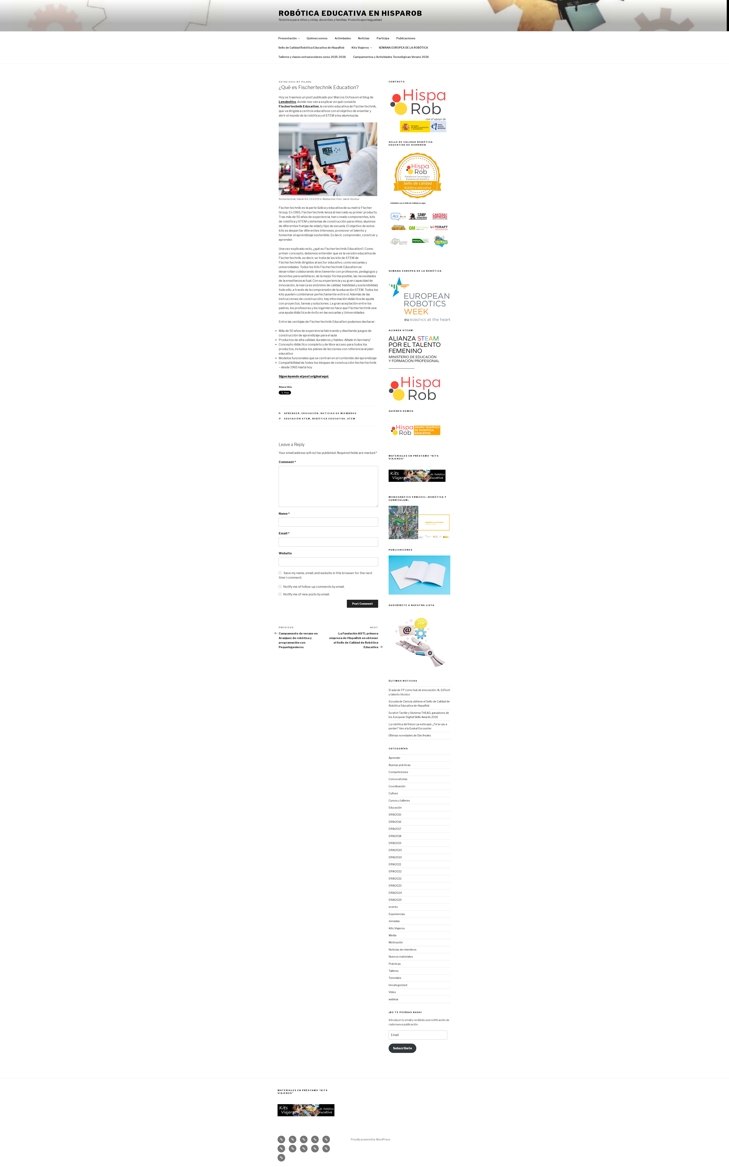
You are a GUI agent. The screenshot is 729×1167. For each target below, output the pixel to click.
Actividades (343, 38)
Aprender (292, 413)
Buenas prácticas (400, 765)
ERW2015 (395, 814)
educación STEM (297, 418)
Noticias (363, 38)
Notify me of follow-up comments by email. (313, 587)
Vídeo (392, 992)
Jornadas (394, 921)
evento (393, 906)
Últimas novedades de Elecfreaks (410, 735)
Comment (287, 462)
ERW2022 (395, 871)
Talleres (394, 970)
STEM (351, 418)
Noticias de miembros (338, 413)
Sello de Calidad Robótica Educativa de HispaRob (311, 47)
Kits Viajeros (360, 47)
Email (284, 533)
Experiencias (397, 914)
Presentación (287, 38)
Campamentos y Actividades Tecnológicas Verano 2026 (391, 56)
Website (285, 553)
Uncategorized (398, 985)
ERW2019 (395, 843)
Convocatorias (398, 779)
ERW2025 (395, 899)
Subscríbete (402, 1048)
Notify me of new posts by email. (306, 594)
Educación (310, 413)
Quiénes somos (317, 38)
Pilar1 (306, 81)
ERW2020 (395, 850)
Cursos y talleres (399, 800)
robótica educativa (329, 418)
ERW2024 (395, 892)
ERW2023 (395, 885)
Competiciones (398, 772)
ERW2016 (395, 821)
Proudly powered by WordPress (370, 1139)
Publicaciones (405, 38)
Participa (383, 38)
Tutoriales (395, 977)
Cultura (393, 793)
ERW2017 (395, 828)
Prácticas (395, 963)
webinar (393, 999)
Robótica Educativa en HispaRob (350, 13)
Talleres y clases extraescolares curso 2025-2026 (312, 56)
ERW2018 (395, 836)
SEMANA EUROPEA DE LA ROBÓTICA (403, 47)
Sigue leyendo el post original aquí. (304, 376)
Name (284, 513)
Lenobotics (287, 102)
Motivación (396, 942)
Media (392, 935)
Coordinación (397, 786)
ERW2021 (395, 864)
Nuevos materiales (401, 956)
